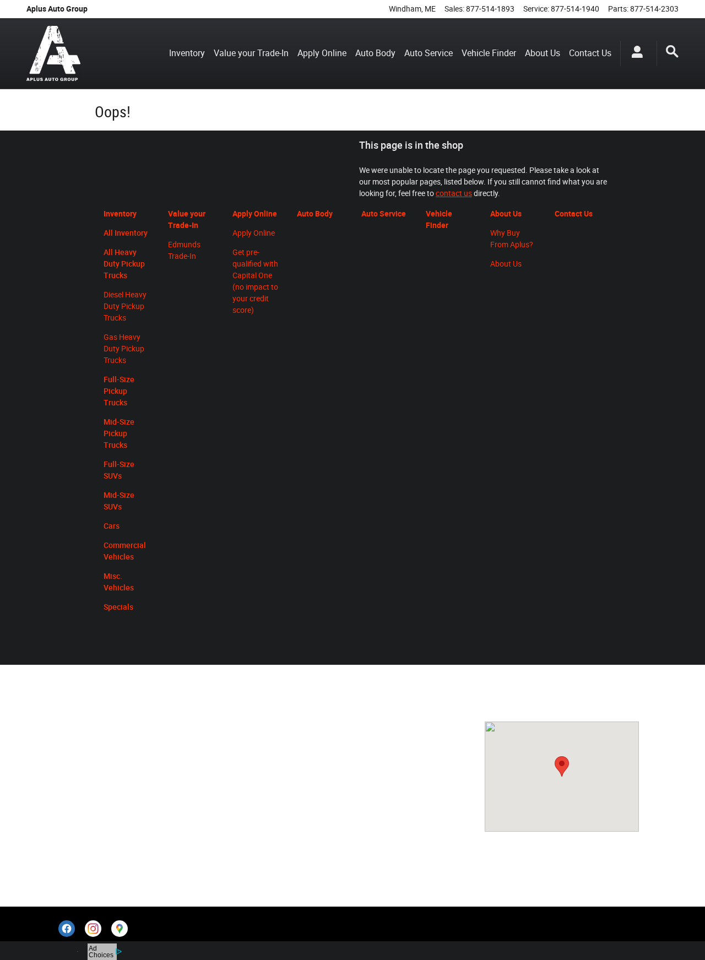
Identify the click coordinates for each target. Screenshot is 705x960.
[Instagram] (93, 928)
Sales (151, 726)
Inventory (187, 53)
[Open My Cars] (634, 53)
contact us (454, 193)
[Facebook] (66, 928)
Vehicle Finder (489, 53)
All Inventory (87, 746)
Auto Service (428, 53)
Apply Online (321, 53)
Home (76, 728)
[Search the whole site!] (672, 52)
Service (183, 726)
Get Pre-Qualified (95, 765)
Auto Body (375, 53)
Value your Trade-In (251, 53)
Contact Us (590, 53)
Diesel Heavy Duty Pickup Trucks (125, 306)
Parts (213, 726)
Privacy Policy (89, 857)
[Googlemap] (119, 928)
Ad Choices (101, 952)
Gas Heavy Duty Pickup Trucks (124, 349)
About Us (542, 53)
